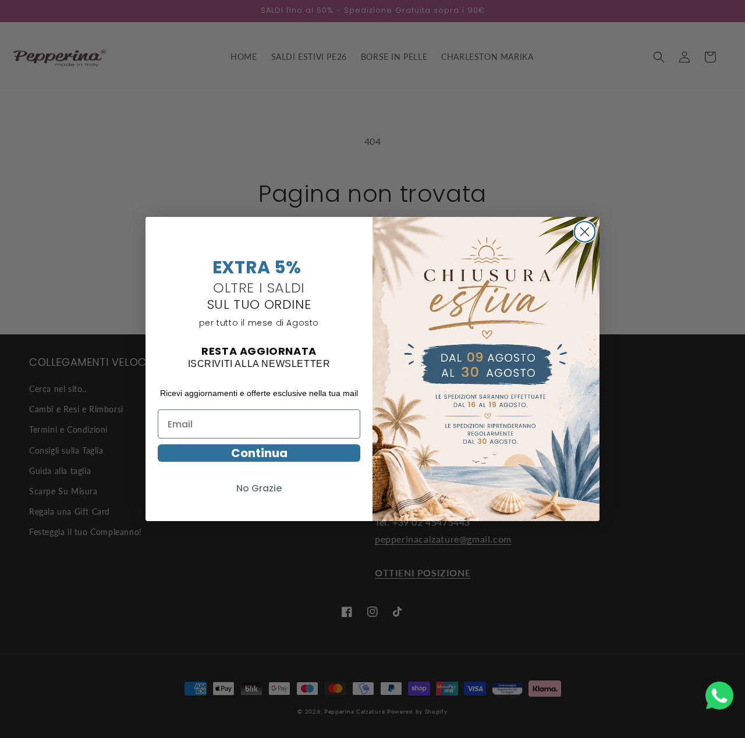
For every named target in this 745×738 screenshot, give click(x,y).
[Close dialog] (584, 230)
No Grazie (259, 488)
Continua (259, 453)
